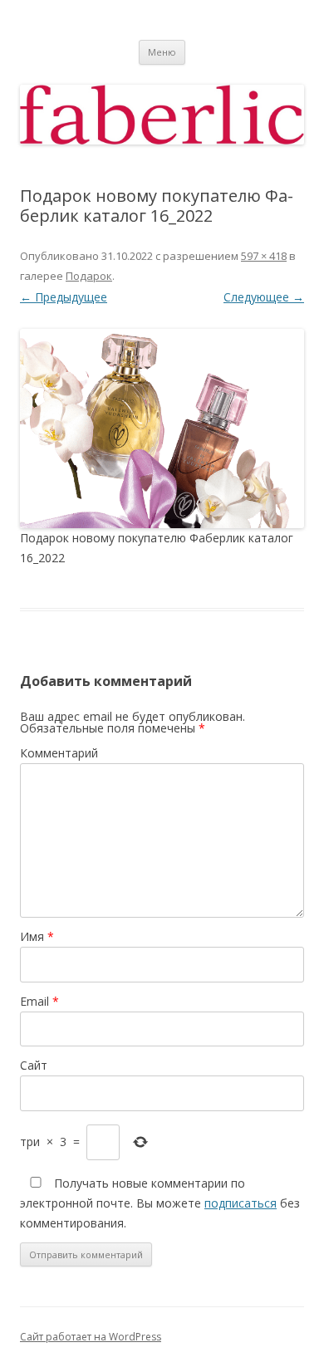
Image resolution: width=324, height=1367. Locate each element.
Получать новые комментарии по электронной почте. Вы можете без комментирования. (160, 1203)
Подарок (89, 275)
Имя (37, 936)
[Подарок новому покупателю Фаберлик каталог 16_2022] (162, 428)
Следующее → (263, 297)
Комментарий (59, 753)
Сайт (33, 1065)
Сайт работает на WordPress (90, 1337)
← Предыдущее (63, 297)
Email (39, 1001)
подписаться (240, 1203)
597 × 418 (264, 255)
